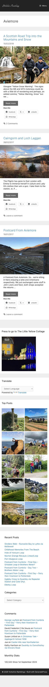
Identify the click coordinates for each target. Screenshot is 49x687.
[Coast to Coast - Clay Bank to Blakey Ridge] (36, 443)
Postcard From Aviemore (19, 230)
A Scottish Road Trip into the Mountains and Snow (22, 37)
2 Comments (12, 123)
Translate (22, 392)
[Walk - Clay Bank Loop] (36, 513)
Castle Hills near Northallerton (25, 642)
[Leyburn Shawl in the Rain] (13, 490)
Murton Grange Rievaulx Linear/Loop (21, 556)
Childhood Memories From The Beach (22, 549)
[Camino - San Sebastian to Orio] (13, 443)
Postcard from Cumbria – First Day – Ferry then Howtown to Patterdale (24, 622)
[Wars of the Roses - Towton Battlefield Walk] (13, 420)
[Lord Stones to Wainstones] (36, 490)
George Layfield (12, 620)
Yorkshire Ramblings (10, 5)
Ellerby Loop (10, 585)
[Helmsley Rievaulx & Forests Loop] (36, 466)
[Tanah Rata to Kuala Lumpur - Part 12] (13, 466)
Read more (11, 103)
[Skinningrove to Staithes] (13, 513)
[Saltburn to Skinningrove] (36, 420)
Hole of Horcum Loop (14, 553)
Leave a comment (14, 216)
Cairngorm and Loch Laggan (22, 138)
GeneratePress (41, 672)
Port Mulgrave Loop (14, 559)
